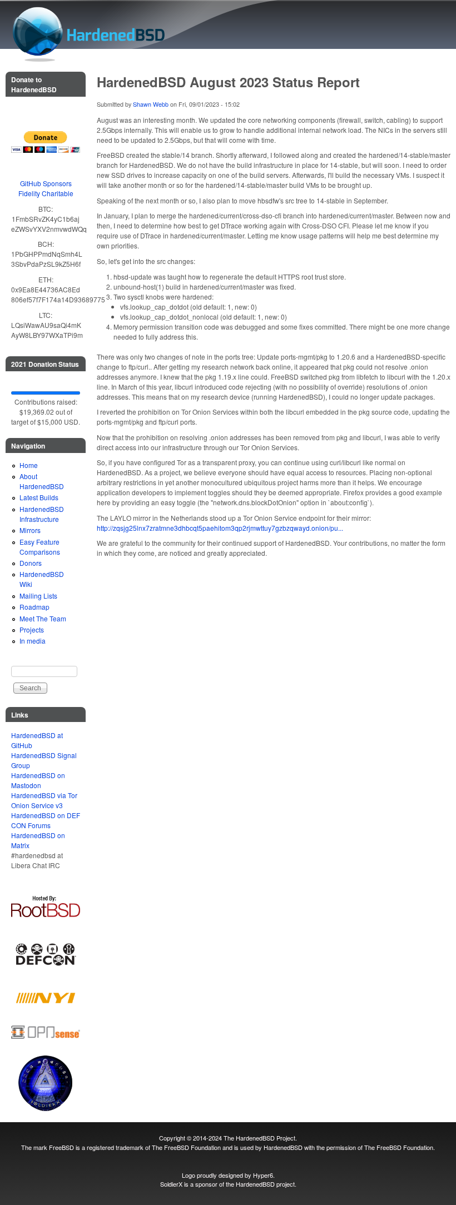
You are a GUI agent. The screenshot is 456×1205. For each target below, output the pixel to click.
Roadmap (34, 606)
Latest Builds (38, 497)
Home (28, 465)
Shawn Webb (150, 104)
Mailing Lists (38, 595)
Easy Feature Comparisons (39, 546)
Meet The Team (42, 618)
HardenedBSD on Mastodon (38, 780)
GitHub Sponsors (46, 183)
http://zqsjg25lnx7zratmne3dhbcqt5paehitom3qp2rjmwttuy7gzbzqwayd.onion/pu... (220, 527)
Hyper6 (263, 1175)
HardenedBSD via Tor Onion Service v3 (44, 800)
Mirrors (30, 530)
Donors (30, 562)
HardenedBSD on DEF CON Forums (45, 820)
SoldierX (171, 1183)
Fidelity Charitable (45, 193)
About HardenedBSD (41, 481)
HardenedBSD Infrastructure (41, 514)
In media (32, 640)
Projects (31, 629)
